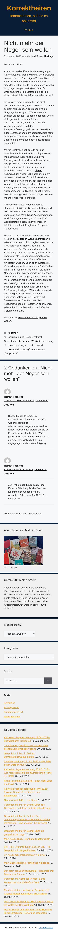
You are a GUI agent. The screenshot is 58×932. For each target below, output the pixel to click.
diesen (38, 170)
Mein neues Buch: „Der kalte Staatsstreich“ (27, 839)
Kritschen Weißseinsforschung (33, 238)
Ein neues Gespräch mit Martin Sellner (24, 855)
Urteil (26, 126)
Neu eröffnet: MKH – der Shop (20, 800)
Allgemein (13, 332)
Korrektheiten (29, 8)
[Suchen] (48, 680)
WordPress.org (12, 716)
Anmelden (9, 703)
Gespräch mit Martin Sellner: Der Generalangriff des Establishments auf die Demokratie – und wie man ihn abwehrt (27, 819)
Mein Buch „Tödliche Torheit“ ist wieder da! (27, 862)
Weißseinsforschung (42, 341)
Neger (29, 337)
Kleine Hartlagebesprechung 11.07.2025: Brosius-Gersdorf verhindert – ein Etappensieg (26, 792)
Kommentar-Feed (13, 712)
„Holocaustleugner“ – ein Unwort (25, 345)
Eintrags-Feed (11, 707)
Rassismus (24, 341)
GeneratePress (46, 927)
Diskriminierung (16, 337)
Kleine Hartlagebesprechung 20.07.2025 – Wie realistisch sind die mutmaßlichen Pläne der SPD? (28, 773)
